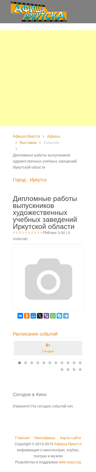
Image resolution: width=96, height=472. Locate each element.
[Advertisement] (48, 78)
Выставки (28, 142)
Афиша (53, 136)
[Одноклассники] (27, 316)
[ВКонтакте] (20, 316)
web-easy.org (70, 462)
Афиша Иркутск (26, 136)
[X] (40, 316)
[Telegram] (66, 316)
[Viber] (46, 316)
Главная (22, 437)
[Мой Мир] (33, 316)
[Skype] (59, 316)
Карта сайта (70, 437)
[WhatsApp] (53, 316)
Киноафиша (44, 437)
